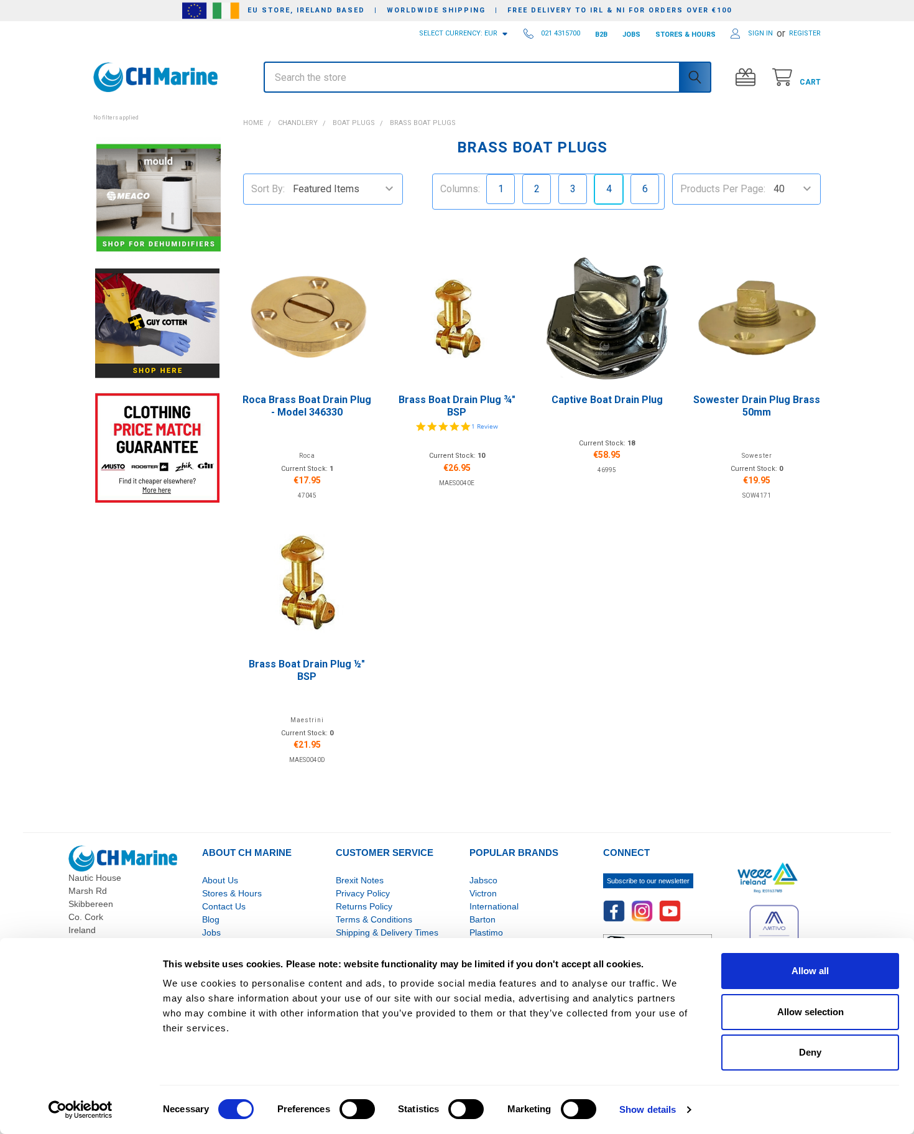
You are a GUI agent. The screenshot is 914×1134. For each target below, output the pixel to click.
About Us (220, 880)
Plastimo (486, 932)
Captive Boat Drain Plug (607, 400)
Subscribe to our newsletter (648, 881)
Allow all (810, 970)
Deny (810, 1052)
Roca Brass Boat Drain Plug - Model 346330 (306, 406)
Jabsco (483, 880)
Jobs (211, 932)
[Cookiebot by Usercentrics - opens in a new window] (80, 1109)
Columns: (460, 189)
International (494, 906)
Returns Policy (364, 906)
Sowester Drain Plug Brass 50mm (756, 406)
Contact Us (224, 906)
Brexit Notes (360, 880)
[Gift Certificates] (748, 77)
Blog (210, 919)
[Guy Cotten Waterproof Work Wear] (157, 323)
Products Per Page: (722, 189)
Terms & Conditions (374, 919)
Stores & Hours (232, 893)
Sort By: (268, 189)
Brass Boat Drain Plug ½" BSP (307, 670)
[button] (157, 110)
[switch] (357, 1109)
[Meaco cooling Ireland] (158, 199)
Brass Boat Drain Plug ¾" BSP (457, 406)
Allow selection (810, 1011)
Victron (483, 893)
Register (805, 33)
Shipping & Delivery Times (387, 932)
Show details (647, 1109)
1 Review (484, 426)
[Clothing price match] (157, 447)
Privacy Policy (363, 893)
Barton (482, 919)
